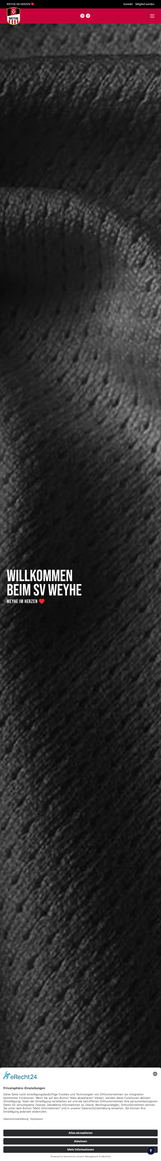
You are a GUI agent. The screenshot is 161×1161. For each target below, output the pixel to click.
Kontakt (128, 4)
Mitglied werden (144, 4)
